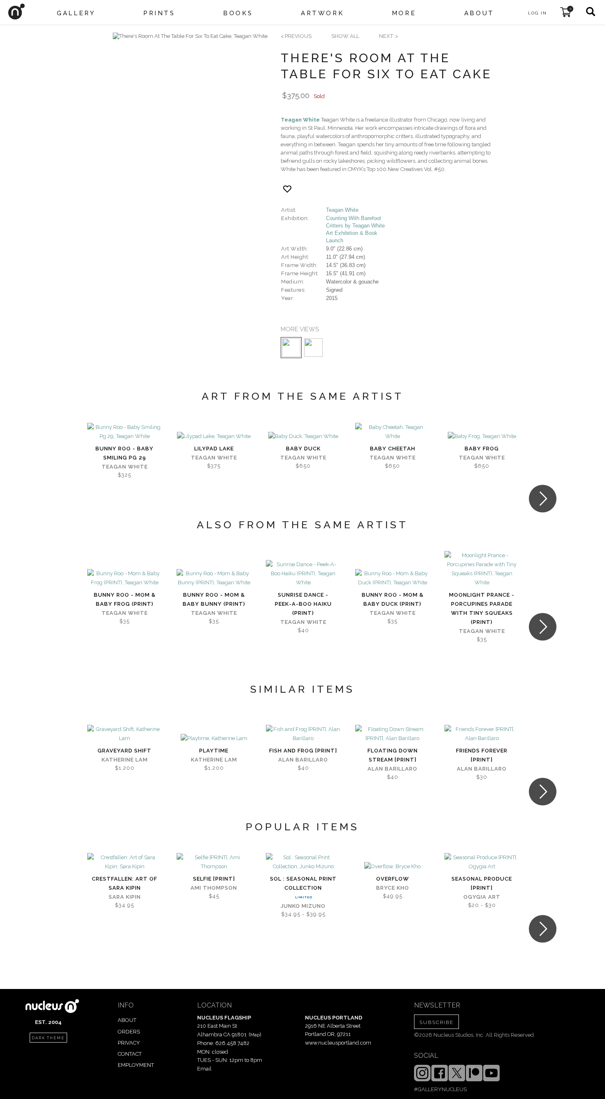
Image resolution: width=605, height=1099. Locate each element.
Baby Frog (482, 448)
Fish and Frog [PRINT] (303, 751)
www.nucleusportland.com (338, 1043)
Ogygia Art (481, 897)
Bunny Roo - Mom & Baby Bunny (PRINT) (214, 599)
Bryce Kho (392, 888)
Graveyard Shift (124, 751)
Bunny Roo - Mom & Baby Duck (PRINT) (393, 599)
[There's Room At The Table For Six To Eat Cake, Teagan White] (190, 36)
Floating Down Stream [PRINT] (393, 755)
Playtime (213, 751)
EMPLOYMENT (136, 1065)
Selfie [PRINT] (214, 879)
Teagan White (300, 120)
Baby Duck (303, 448)
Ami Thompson (214, 888)
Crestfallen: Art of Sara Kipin (124, 883)
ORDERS (129, 1032)
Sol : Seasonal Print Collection (303, 883)
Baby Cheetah (392, 448)
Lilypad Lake (214, 448)
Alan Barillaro (303, 760)
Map (255, 1035)
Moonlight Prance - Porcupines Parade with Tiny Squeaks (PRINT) (481, 608)
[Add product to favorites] (287, 188)
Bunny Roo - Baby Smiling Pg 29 (124, 453)
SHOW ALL (345, 36)
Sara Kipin (125, 897)
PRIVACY (129, 1043)
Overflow (392, 879)
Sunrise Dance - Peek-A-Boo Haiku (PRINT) (303, 604)
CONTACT (130, 1054)
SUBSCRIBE (436, 1022)
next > (388, 36)
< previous (296, 36)
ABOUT (127, 1020)
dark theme (48, 1038)
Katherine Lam (125, 760)
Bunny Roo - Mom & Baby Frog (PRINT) (125, 599)
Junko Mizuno (303, 906)
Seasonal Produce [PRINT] (481, 883)
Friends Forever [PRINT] (481, 755)
